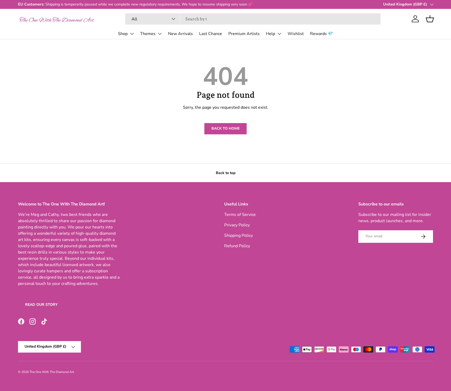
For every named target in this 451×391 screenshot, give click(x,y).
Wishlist (296, 34)
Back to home (225, 128)
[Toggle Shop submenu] (132, 34)
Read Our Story (41, 304)
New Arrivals (180, 34)
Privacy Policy (237, 225)
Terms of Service (240, 214)
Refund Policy (237, 246)
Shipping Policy (238, 235)
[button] (430, 19)
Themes (148, 34)
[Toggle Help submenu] (279, 34)
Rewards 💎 (321, 34)
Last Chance (210, 34)
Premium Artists (244, 34)
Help (270, 34)
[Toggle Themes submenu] (160, 34)
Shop (123, 34)
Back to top (225, 172)
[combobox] (253, 19)
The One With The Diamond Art (51, 372)
